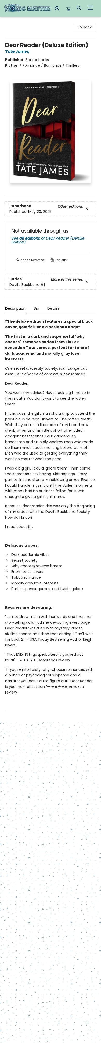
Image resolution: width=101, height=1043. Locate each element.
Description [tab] (15, 308)
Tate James (17, 51)
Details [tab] (53, 308)
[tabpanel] (50, 514)
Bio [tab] (36, 308)
